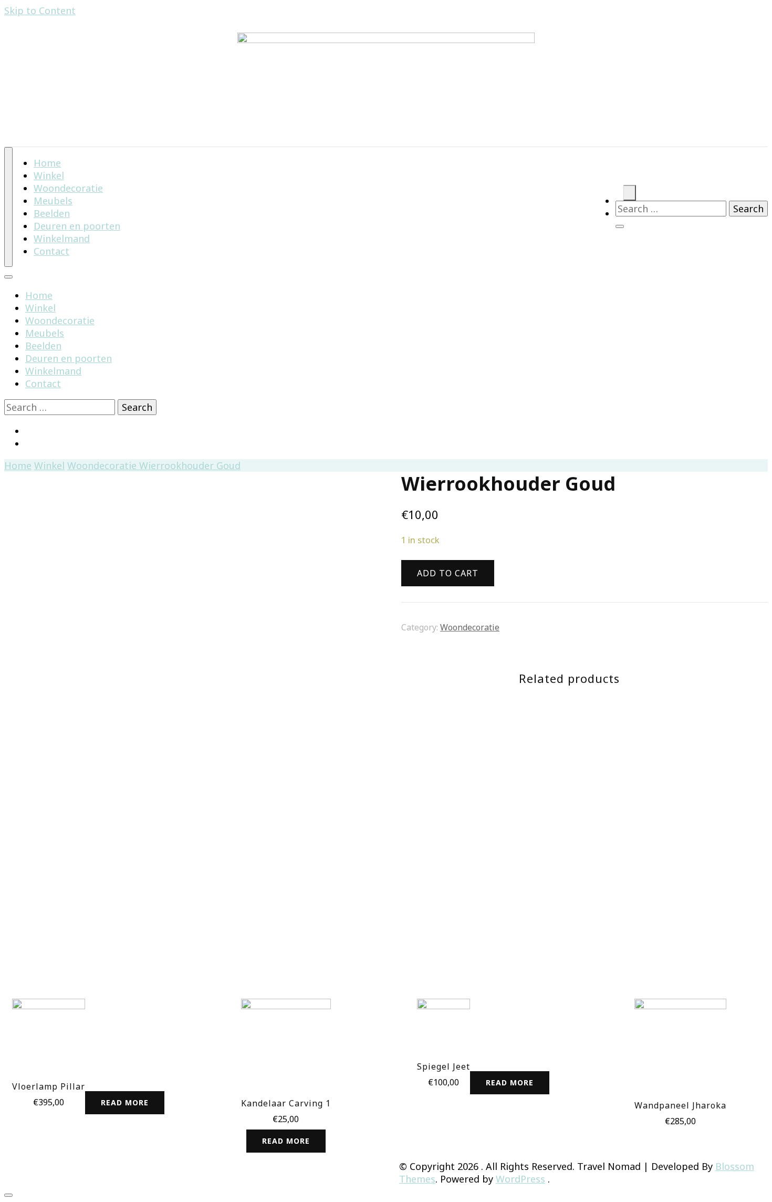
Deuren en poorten (68, 358)
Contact (51, 251)
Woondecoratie (60, 320)
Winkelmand (53, 371)
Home (39, 295)
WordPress (520, 1179)
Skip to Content (40, 10)
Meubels (44, 333)
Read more (125, 1102)
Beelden (43, 345)
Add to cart (680, 1041)
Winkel (40, 308)
